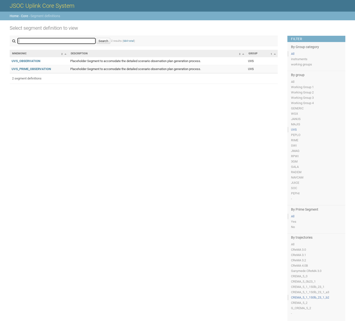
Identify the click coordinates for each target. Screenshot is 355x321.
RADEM (296, 172)
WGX (294, 113)
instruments (299, 59)
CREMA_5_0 (299, 276)
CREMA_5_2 (299, 303)
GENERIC (297, 108)
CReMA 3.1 (298, 255)
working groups (301, 64)
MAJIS (295, 124)
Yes (293, 221)
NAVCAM (297, 177)
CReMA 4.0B (299, 265)
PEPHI (295, 193)
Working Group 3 (302, 98)
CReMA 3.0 (298, 249)
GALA (295, 167)
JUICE (295, 183)
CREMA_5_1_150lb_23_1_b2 (310, 297)
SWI (294, 145)
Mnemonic (19, 53)
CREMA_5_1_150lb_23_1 (307, 287)
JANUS (296, 119)
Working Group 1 (302, 87)
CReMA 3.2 (298, 260)
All (292, 54)
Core (24, 16)
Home (14, 16)
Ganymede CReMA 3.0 (306, 271)
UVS (294, 129)
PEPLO (295, 135)
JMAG (295, 151)
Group (252, 53)
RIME (294, 140)
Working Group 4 (302, 103)
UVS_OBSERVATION (26, 61)
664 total (128, 41)
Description (79, 53)
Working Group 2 (302, 92)
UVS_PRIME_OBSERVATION (31, 69)
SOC (294, 188)
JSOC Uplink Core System (42, 5)
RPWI (295, 156)
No (293, 227)
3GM (294, 161)
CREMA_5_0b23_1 (303, 281)
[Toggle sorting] (65, 54)
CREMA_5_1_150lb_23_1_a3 (310, 292)
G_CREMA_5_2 (301, 308)
